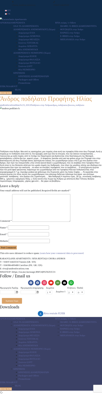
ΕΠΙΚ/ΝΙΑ (5, 86)
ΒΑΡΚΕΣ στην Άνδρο (70, 32)
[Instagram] (44, 282)
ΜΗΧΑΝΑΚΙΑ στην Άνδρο (72, 39)
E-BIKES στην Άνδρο (70, 35)
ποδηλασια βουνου (66, 104)
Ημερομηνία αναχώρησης (32, 287)
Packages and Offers (28, 79)
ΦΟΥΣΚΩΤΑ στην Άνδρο (71, 29)
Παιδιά (80, 287)
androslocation (7, 104)
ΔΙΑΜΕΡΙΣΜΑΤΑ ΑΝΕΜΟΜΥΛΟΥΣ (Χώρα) (34, 29)
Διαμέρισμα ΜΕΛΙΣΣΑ (29, 39)
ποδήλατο (80, 104)
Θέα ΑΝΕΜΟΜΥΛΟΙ (28, 49)
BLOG (18, 89)
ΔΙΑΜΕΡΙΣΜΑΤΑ (16, 22)
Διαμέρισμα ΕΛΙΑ (26, 32)
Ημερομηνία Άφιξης (9, 287)
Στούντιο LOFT (25, 66)
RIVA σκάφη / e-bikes (65, 22)
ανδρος (54, 104)
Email (3, 234)
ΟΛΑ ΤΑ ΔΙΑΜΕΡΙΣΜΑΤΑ (26, 25)
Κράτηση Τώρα (12, 300)
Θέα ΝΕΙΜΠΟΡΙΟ (26, 69)
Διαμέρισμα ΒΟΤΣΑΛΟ (29, 62)
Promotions (24, 82)
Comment (6, 220)
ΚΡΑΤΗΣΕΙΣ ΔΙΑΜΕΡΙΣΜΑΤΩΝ (33, 76)
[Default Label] (37, 282)
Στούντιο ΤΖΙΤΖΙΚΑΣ (28, 42)
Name (3, 227)
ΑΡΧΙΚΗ (4, 22)
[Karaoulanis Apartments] (13, 18)
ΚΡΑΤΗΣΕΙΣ (19, 72)
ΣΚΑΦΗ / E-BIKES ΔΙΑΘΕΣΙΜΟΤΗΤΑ (78, 25)
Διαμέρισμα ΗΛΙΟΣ (27, 56)
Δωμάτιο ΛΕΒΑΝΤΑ (27, 46)
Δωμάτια (50, 287)
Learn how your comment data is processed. (62, 253)
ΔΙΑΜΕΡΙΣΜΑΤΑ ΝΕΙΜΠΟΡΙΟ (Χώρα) (32, 52)
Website (4, 240)
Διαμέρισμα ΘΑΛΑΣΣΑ (29, 59)
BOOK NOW (6, 92)
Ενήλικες (71, 287)
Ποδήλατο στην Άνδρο (41, 104)
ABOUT (14, 86)
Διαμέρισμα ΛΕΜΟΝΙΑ (29, 35)
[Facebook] (30, 282)
